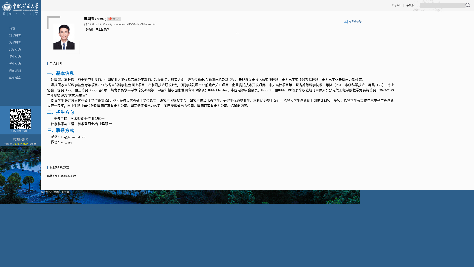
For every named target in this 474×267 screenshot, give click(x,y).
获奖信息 (15, 49)
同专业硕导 (355, 21)
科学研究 (15, 35)
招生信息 (15, 56)
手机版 (410, 5)
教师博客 (15, 78)
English (396, 5)
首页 (12, 28)
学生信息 (15, 63)
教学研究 (15, 42)
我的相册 (15, 70)
